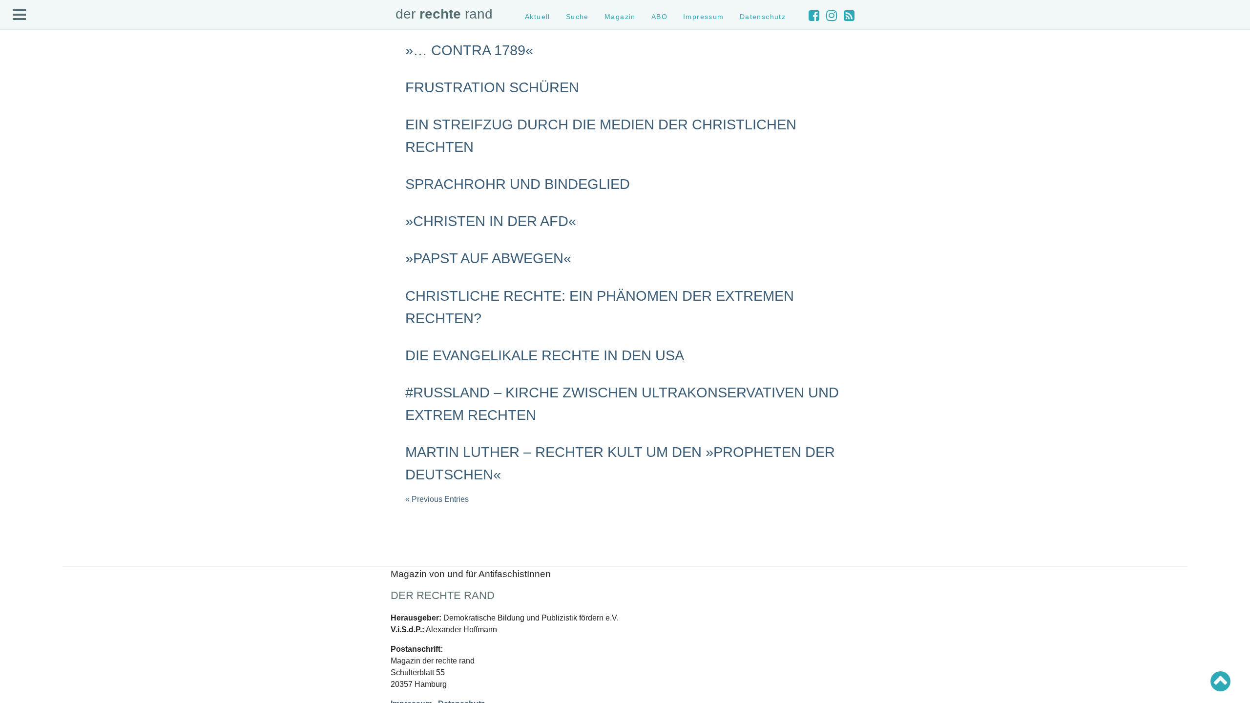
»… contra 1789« (469, 50)
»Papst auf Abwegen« (488, 258)
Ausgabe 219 (28, 294)
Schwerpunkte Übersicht (44, 178)
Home (18, 71)
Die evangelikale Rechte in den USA (544, 355)
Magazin (22, 97)
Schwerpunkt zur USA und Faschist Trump (70, 195)
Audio (18, 105)
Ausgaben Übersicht (38, 268)
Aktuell (19, 79)
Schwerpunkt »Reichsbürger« (51, 222)
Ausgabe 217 (28, 311)
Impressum (26, 132)
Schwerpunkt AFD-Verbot (45, 187)
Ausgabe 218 (28, 303)
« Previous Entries (437, 499)
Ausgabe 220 (28, 285)
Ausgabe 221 (28, 277)
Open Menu (19, 15)
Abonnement (27, 114)
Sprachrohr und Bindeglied (517, 184)
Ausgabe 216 (28, 320)
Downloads (25, 123)
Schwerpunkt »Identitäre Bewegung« (61, 204)
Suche (19, 88)
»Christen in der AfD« (490, 221)
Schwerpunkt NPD (36, 230)
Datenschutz (27, 141)
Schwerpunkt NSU (36, 213)
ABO (659, 17)
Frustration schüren (492, 87)
